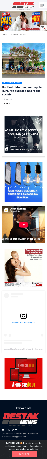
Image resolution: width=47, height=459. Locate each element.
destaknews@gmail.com (15, 437)
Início (5, 34)
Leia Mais (6, 103)
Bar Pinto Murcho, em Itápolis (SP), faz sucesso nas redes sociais (22, 90)
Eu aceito (24, 454)
